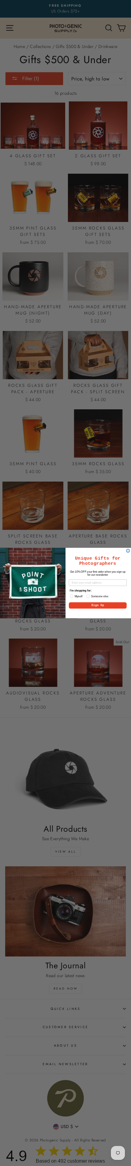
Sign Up (97, 605)
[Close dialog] (128, 550)
